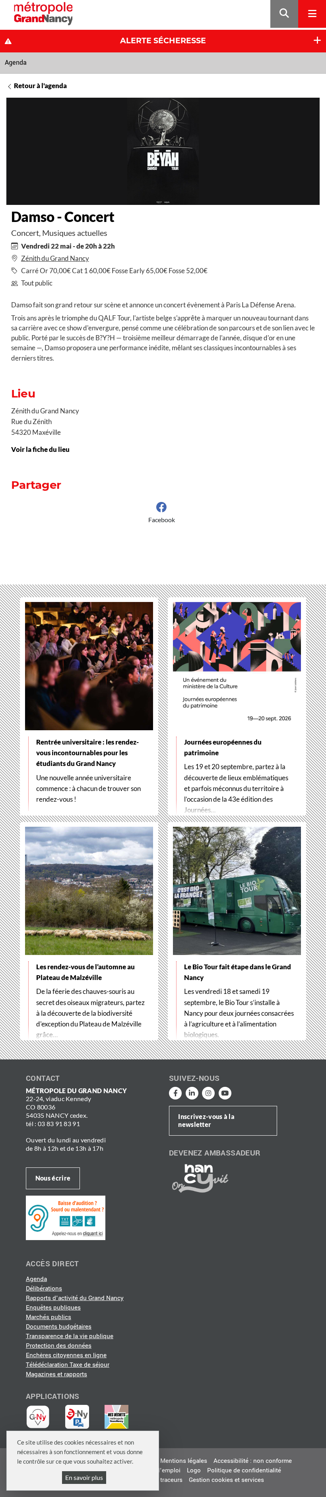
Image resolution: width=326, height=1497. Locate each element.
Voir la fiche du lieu (40, 449)
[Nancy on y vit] (199, 1177)
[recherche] (284, 14)
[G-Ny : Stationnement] (82, 1417)
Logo (194, 1470)
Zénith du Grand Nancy (55, 258)
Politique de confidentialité (244, 1470)
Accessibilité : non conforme (252, 1460)
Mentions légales (183, 1460)
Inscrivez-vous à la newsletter (206, 1121)
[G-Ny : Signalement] (41, 1417)
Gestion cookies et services (226, 1480)
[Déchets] (116, 1417)
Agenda (16, 62)
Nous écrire (52, 1178)
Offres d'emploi (159, 1470)
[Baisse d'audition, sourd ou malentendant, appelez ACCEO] (65, 1217)
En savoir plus (84, 1477)
